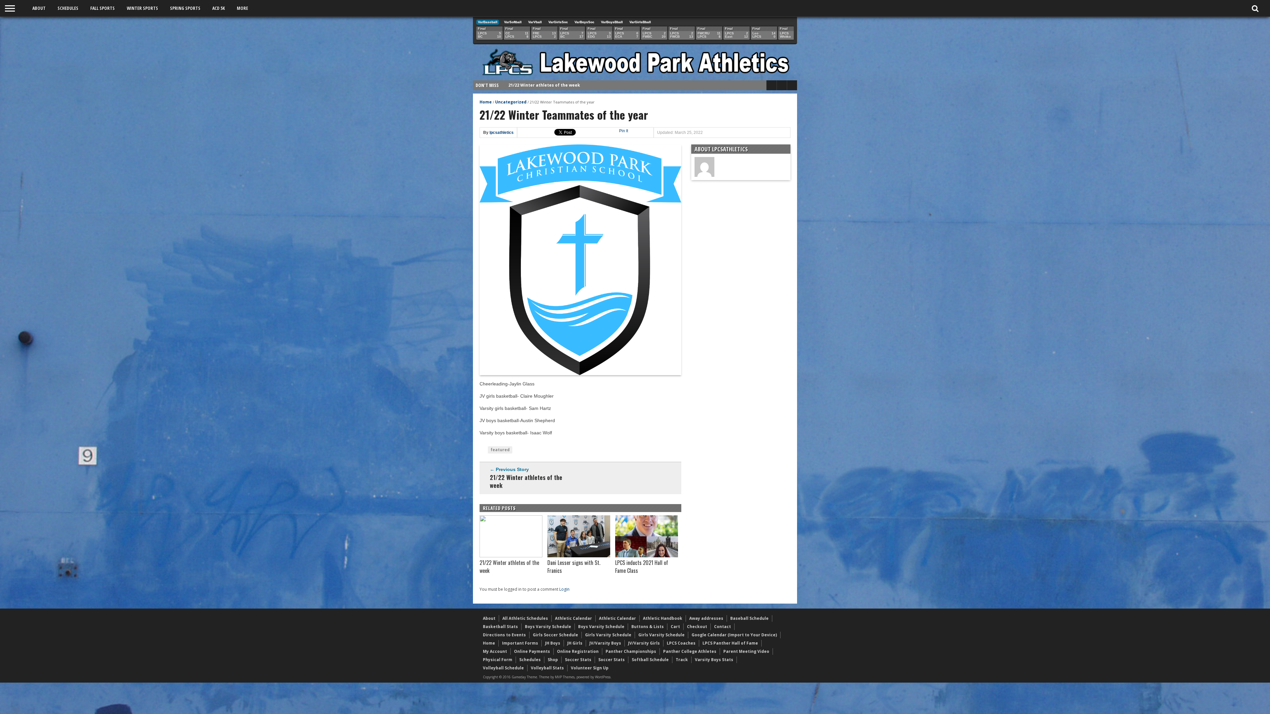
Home (486, 102)
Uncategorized (511, 102)
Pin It (623, 131)
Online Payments (532, 651)
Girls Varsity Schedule (608, 635)
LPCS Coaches (681, 643)
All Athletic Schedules (525, 618)
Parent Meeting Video (746, 651)
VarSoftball (513, 22)
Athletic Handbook (662, 618)
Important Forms (520, 643)
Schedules (68, 8)
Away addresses (706, 618)
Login (564, 589)
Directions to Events (504, 635)
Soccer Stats (578, 659)
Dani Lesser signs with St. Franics (543, 85)
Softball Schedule (650, 659)
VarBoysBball (612, 22)
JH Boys (552, 643)
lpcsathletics (501, 132)
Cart (675, 626)
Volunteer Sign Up (590, 668)
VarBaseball (487, 22)
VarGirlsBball (640, 22)
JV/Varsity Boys (605, 643)
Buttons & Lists (647, 626)
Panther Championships (631, 651)
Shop (553, 659)
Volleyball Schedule (503, 668)
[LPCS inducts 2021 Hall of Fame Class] (646, 555)
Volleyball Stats (547, 668)
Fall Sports (102, 8)
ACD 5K (218, 8)
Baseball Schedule (749, 618)
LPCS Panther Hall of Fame (730, 643)
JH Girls (574, 643)
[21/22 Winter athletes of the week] (511, 555)
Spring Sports (185, 8)
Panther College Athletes (689, 651)
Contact (722, 626)
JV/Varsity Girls (644, 643)
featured (500, 450)
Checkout (697, 626)
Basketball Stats (500, 626)
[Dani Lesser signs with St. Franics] (578, 555)
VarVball (535, 22)
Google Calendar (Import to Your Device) (734, 635)
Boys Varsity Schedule (548, 626)
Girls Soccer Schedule (555, 635)
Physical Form (497, 659)
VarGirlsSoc (558, 22)
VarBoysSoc (584, 22)
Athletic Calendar (573, 618)
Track (682, 659)
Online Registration (578, 651)
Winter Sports (142, 8)
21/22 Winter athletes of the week (526, 481)
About (39, 8)
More (242, 8)
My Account (495, 651)
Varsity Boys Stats (714, 659)
